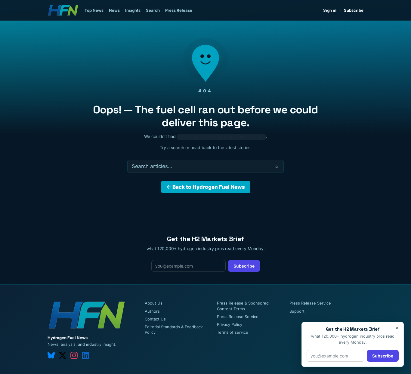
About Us (153, 303)
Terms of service (232, 332)
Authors (152, 311)
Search (153, 10)
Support (296, 311)
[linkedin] (85, 355)
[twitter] (62, 355)
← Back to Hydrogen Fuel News (205, 187)
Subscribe (353, 10)
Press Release (178, 10)
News (114, 10)
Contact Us (155, 319)
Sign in (329, 10)
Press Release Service (237, 316)
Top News (94, 10)
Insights (133, 10)
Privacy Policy (229, 324)
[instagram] (74, 355)
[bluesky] (51, 355)
